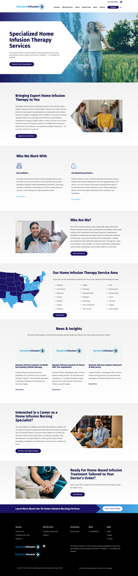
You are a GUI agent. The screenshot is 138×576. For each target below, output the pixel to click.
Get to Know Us (79, 253)
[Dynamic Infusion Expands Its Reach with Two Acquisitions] (69, 351)
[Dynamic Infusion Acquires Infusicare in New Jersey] (106, 351)
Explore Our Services (26, 136)
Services (57, 7)
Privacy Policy (102, 568)
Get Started (77, 494)
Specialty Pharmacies (50, 531)
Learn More (59, 315)
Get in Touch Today (112, 509)
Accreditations (94, 531)
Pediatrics (18, 539)
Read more (19, 390)
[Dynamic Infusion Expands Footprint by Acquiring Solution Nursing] (32, 351)
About (77, 7)
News (95, 7)
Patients (46, 535)
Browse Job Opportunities (28, 451)
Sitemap (109, 568)
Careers (102, 7)
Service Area (86, 7)
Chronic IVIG (19, 531)
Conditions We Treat (22, 535)
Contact (113, 7)
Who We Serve (67, 7)
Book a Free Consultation (21, 64)
